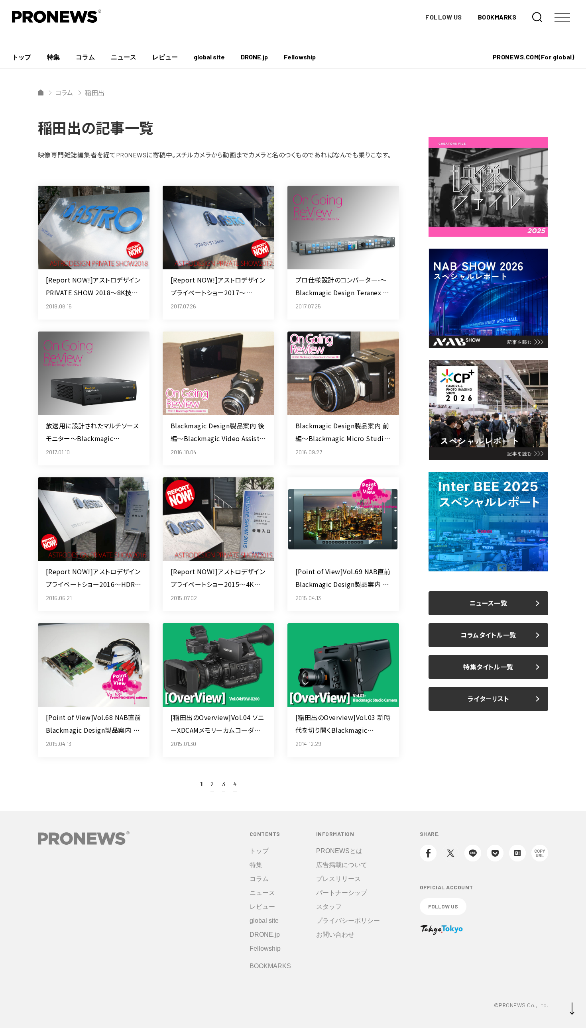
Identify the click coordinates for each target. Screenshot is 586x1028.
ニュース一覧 (488, 603)
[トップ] (40, 92)
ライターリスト (488, 698)
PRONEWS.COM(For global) (533, 57)
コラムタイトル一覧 (488, 635)
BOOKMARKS (497, 17)
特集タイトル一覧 (488, 667)
